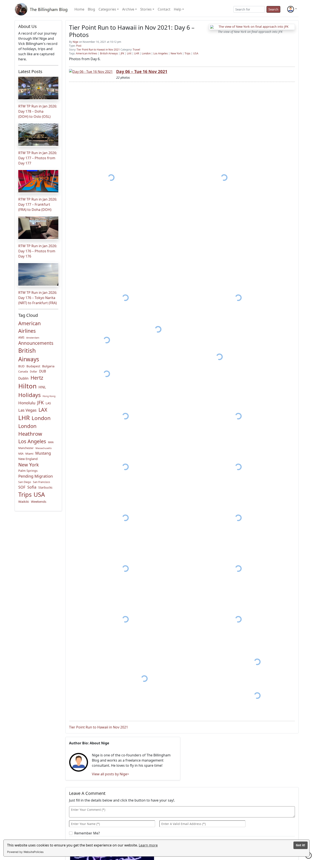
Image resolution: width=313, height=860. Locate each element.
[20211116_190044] (257, 661)
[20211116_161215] (238, 467)
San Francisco (41, 482)
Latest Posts (30, 71)
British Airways (28, 355)
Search (273, 9)
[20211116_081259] (125, 298)
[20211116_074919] (224, 178)
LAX (43, 409)
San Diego (24, 482)
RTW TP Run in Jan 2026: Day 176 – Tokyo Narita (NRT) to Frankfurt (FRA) (37, 297)
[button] (291, 9)
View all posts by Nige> (110, 774)
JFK (40, 402)
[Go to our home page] (42, 9)
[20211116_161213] (125, 467)
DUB (42, 371)
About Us (27, 26)
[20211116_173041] (238, 619)
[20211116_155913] (106, 373)
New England (28, 459)
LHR (24, 418)
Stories (146, 9)
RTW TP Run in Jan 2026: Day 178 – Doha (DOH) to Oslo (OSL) (37, 111)
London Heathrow (30, 430)
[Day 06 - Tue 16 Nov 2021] (91, 71)
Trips (25, 494)
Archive (128, 9)
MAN (51, 442)
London (41, 418)
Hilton (27, 386)
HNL (42, 387)
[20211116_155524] (219, 356)
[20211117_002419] (144, 678)
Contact (164, 9)
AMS (21, 337)
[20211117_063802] (257, 695)
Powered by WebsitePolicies (25, 852)
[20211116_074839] (111, 178)
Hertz (37, 377)
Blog (91, 9)
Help (177, 9)
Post (78, 46)
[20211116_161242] (238, 568)
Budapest (33, 366)
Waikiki (23, 501)
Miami (29, 453)
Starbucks (45, 487)
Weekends (38, 501)
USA (39, 494)
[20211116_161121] (125, 416)
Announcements (35, 343)
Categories (107, 9)
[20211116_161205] (238, 416)
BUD (21, 366)
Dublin (23, 378)
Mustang (43, 453)
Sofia (31, 487)
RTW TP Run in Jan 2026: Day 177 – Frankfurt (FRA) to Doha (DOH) (37, 204)
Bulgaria (48, 366)
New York (28, 464)
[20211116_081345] (238, 298)
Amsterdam (32, 337)
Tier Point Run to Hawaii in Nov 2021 (98, 49)
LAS (48, 403)
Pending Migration (35, 476)
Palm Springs (28, 471)
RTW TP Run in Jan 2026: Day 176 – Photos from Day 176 (37, 251)
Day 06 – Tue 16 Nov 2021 (141, 71)
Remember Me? (87, 833)
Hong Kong (49, 396)
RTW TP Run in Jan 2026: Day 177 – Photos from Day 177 (37, 158)
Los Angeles (32, 441)
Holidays (29, 395)
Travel (136, 49)
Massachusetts (43, 448)
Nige (75, 42)
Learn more (148, 845)
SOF (21, 487)
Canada (23, 371)
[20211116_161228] (125, 518)
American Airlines (29, 327)
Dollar (33, 371)
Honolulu (26, 402)
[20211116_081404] (106, 339)
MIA (20, 453)
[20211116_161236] (125, 568)
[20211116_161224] (238, 518)
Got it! (300, 845)
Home (79, 9)
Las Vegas (27, 410)
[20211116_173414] (125, 619)
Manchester (26, 448)
